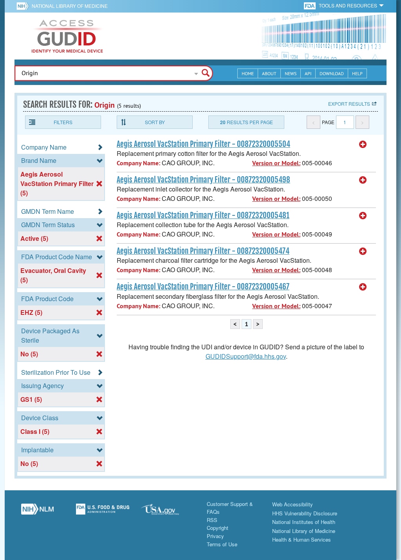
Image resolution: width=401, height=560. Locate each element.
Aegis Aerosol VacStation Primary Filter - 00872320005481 (203, 215)
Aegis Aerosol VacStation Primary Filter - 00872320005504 (203, 144)
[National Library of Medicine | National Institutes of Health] (37, 512)
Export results (349, 103)
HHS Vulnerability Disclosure (304, 513)
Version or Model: (276, 163)
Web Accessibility (292, 504)
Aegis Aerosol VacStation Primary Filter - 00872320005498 (203, 179)
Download (332, 73)
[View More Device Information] (363, 144)
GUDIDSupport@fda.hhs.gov (246, 356)
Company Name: (138, 163)
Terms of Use (222, 544)
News (290, 73)
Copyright (217, 527)
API (308, 73)
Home (248, 73)
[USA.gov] (168, 512)
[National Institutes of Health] (24, 5)
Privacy (215, 536)
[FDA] (310, 5)
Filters (63, 122)
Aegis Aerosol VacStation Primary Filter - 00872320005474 (203, 251)
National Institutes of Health (303, 522)
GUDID (67, 36)
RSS (212, 520)
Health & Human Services (301, 539)
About (269, 73)
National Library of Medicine (70, 5)
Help (357, 73)
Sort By (155, 122)
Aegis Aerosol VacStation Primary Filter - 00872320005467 (203, 286)
